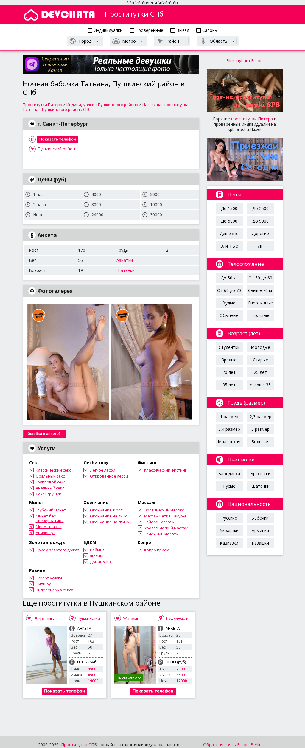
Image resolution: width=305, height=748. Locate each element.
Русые (229, 486)
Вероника (45, 618)
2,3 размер (260, 416)
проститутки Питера (252, 119)
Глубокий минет (51, 510)
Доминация (101, 562)
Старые (260, 360)
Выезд (182, 30)
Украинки (229, 530)
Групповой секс (50, 482)
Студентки (229, 347)
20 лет (229, 372)
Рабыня (97, 550)
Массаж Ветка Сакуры (165, 516)
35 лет (229, 385)
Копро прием (156, 550)
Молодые (260, 347)
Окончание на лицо (108, 516)
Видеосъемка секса (54, 590)
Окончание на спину (109, 522)
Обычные (229, 315)
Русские (229, 518)
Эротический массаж (164, 510)
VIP (260, 246)
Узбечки (260, 518)
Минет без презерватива (50, 518)
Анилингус (45, 532)
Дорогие (260, 233)
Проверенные (148, 30)
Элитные (229, 246)
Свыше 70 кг (260, 290)
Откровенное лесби (109, 476)
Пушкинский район (56, 149)
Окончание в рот (106, 510)
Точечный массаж (161, 533)
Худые (229, 303)
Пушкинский (89, 618)
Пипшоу (43, 584)
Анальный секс (50, 488)
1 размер (229, 416)
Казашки (260, 543)
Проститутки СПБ (79, 744)
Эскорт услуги (49, 578)
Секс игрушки (48, 494)
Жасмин (131, 618)
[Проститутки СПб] (59, 14)
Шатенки (125, 270)
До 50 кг (229, 278)
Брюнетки (260, 473)
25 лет (260, 372)
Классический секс (53, 470)
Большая (260, 441)
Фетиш (96, 556)
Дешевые (229, 233)
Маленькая (229, 441)
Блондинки (229, 473)
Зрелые (229, 360)
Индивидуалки (107, 30)
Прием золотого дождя (57, 550)
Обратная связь (219, 744)
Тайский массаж (159, 522)
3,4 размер (229, 429)
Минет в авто (49, 526)
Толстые (260, 315)
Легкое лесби (102, 470)
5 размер (260, 429)
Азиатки (124, 260)
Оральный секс (50, 476)
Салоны (209, 30)
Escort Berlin (249, 744)
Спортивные (260, 303)
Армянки (260, 530)
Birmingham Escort (244, 60)
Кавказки (229, 543)
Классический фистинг (165, 470)
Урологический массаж (166, 528)
